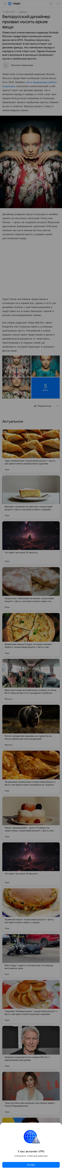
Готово (31, 1165)
